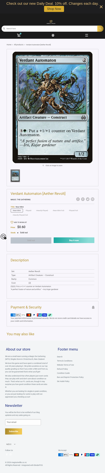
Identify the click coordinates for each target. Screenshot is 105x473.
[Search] (100, 29)
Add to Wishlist (20, 222)
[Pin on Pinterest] (83, 199)
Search (59, 357)
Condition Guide (63, 373)
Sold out (31, 240)
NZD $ (8, 444)
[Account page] (52, 35)
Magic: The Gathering (21, 200)
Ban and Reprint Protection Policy (70, 377)
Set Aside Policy (63, 381)
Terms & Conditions (64, 361)
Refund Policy (62, 369)
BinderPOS (38, 465)
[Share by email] (92, 199)
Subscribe (13, 431)
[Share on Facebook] (78, 199)
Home (9, 45)
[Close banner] (101, 6)
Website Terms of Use (65, 365)
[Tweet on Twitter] (88, 199)
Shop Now (54, 9)
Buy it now (74, 240)
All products (18, 45)
